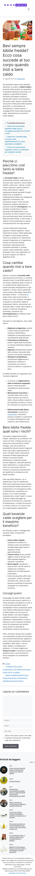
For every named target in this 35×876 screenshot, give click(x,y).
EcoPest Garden (14, 781)
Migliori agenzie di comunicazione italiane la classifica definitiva (17, 804)
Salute (7, 664)
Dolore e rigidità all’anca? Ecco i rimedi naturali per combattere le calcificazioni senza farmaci (16, 678)
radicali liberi (12, 414)
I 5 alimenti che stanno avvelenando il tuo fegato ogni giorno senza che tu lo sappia (17, 669)
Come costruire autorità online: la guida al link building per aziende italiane (17, 770)
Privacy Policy (21, 873)
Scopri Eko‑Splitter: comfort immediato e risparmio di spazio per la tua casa (17, 814)
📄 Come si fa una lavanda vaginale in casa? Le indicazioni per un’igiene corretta (17, 149)
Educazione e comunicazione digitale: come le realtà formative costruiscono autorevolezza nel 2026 (17, 792)
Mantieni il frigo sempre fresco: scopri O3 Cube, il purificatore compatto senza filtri (17, 849)
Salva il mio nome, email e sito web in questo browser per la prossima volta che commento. (18, 738)
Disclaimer (12, 873)
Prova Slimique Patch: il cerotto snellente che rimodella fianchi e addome (17, 838)
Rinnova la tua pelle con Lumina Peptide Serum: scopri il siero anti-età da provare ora (17, 826)
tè (27, 295)
